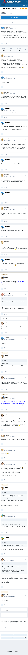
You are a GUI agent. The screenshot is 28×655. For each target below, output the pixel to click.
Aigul (5, 322)
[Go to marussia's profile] (2, 55)
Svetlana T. (7, 293)
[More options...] (25, 28)
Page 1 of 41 (13, 22)
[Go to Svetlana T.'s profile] (2, 294)
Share (14, 634)
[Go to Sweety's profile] (2, 278)
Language (9, 651)
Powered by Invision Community (14, 653)
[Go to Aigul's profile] (2, 323)
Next (23, 22)
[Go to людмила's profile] (2, 28)
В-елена (6, 435)
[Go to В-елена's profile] (2, 436)
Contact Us (16, 651)
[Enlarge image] (22, 67)
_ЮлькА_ (6, 515)
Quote (5, 43)
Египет (11, 13)
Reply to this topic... (7, 627)
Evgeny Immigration (8, 608)
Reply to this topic (14, 17)
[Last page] (26, 22)
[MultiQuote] (2, 43)
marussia (6, 55)
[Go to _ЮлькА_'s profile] (2, 515)
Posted (10, 28)
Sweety (6, 277)
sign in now (3, 622)
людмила (4, 12)
